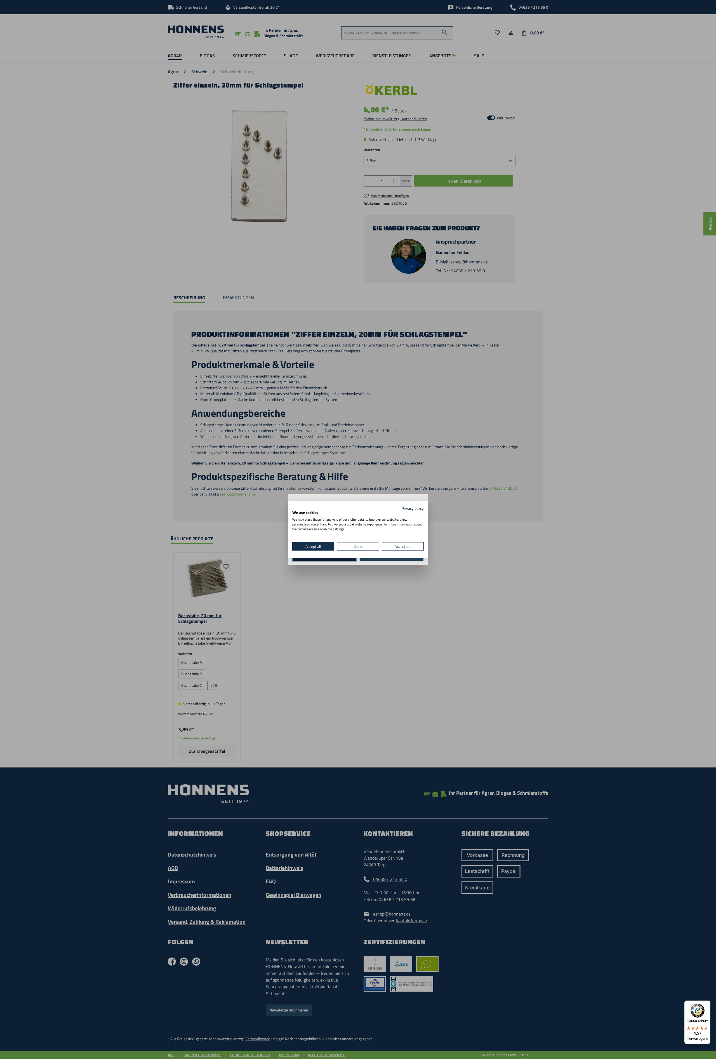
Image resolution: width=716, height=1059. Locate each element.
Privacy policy (413, 508)
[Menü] (707, 1004)
